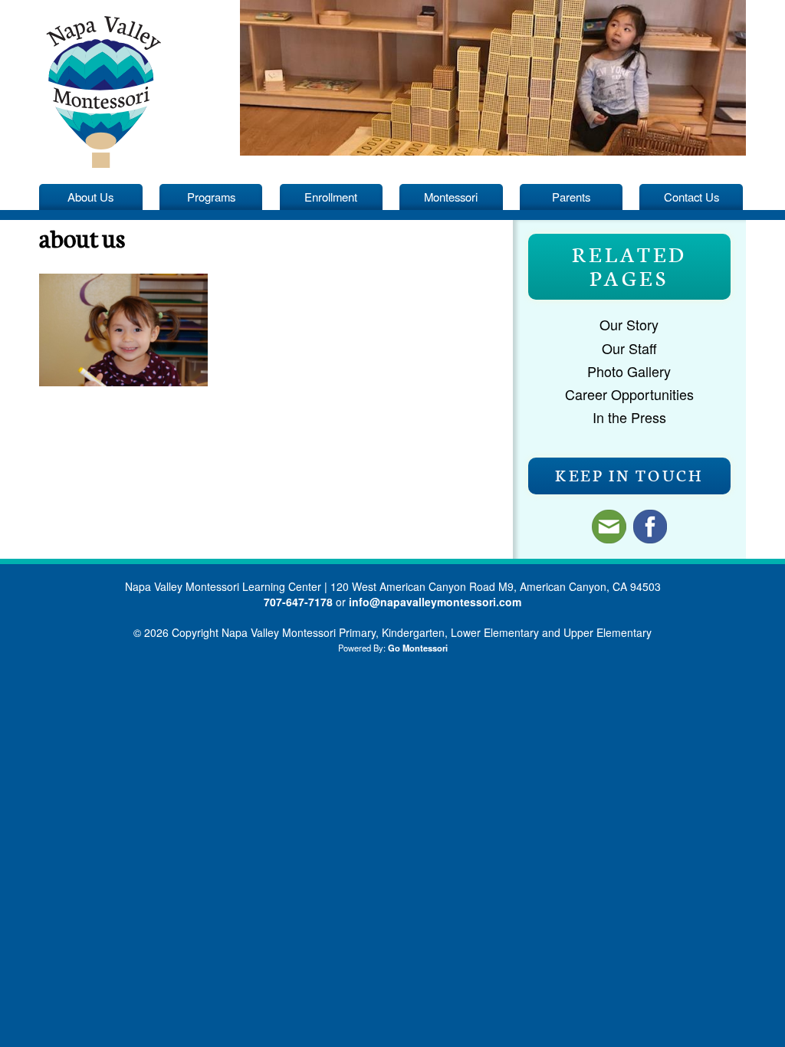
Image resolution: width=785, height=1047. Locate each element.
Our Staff (629, 348)
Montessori (451, 197)
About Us (90, 197)
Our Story (629, 324)
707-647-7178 (298, 601)
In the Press (629, 417)
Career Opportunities (629, 394)
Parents (571, 197)
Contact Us (691, 197)
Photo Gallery (629, 371)
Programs (211, 197)
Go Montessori (418, 648)
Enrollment (330, 197)
